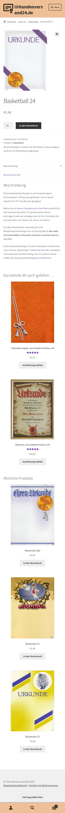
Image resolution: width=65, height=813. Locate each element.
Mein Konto (11, 808)
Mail (14, 219)
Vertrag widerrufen (32, 797)
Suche (32, 808)
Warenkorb (50, 805)
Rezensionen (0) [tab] (11, 174)
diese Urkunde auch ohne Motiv (33, 208)
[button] (57, 34)
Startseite (11, 21)
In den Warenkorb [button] (32, 562)
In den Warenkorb (28, 125)
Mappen (33, 257)
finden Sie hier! (38, 250)
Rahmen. (47, 257)
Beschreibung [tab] (10, 165)
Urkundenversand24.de (28, 9)
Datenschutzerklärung (15, 785)
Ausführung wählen (32, 365)
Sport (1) (22, 21)
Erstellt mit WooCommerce (43, 785)
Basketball (33, 21)
